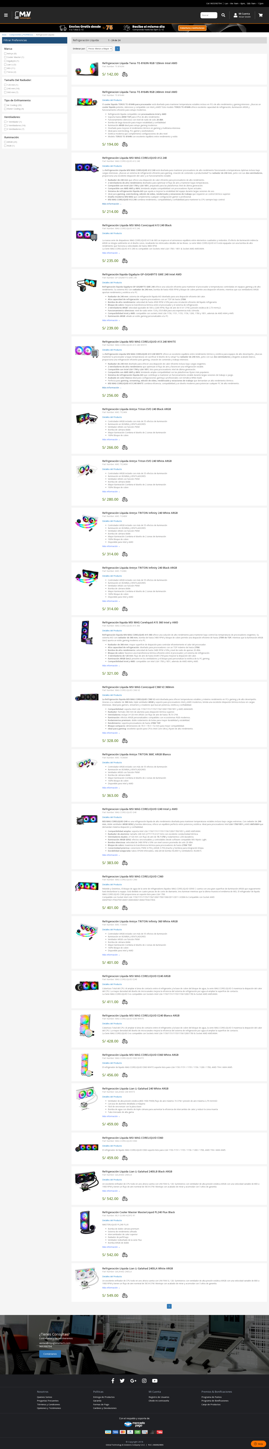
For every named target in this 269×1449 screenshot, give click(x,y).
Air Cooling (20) (14, 105)
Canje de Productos (211, 1404)
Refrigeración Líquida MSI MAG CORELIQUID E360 (132, 1137)
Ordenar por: (79, 48)
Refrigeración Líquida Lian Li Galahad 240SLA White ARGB (137, 1268)
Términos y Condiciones (48, 1404)
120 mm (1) (12, 84)
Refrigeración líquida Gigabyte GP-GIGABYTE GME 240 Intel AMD (142, 274)
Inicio (4, 34)
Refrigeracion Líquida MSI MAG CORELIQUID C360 (132, 876)
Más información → (111, 253)
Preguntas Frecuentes (48, 1400)
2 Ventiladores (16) (16, 125)
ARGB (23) (12, 141)
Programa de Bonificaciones (215, 1400)
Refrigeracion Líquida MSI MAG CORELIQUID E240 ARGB (136, 976)
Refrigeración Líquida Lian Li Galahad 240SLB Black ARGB (137, 1171)
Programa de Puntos (211, 1397)
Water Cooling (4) (15, 108)
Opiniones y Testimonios (49, 1408)
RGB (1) (11, 145)
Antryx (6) (12, 53)
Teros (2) (11, 72)
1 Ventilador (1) (14, 121)
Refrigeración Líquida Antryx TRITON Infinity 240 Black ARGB (139, 567)
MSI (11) (11, 68)
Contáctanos (50, 1353)
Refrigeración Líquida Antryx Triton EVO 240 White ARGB (137, 461)
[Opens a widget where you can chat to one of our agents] (258, 1444)
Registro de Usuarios (159, 1397)
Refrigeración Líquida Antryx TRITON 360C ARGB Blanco (136, 754)
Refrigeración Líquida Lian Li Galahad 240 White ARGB (135, 1088)
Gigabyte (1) (13, 60)
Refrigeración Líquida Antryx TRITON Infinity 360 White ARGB (140, 921)
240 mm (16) (13, 88)
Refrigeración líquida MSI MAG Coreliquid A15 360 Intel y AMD (140, 622)
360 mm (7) (12, 92)
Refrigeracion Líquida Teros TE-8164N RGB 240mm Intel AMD (139, 92)
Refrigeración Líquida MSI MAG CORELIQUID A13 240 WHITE (139, 341)
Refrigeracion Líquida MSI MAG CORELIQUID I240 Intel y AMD (140, 809)
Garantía (97, 1400)
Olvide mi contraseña (159, 1400)
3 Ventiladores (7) (15, 129)
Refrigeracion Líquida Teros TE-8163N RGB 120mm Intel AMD (139, 63)
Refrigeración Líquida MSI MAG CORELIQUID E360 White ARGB (140, 1054)
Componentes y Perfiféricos (21, 34)
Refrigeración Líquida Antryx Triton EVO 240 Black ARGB (136, 409)
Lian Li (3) (11, 64)
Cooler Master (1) (15, 57)
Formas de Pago (101, 1404)
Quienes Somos (44, 1397)
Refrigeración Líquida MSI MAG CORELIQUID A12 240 (134, 157)
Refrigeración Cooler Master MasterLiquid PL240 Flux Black (138, 1212)
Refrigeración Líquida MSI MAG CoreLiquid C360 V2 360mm (138, 687)
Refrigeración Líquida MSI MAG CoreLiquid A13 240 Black (137, 225)
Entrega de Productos (104, 1397)
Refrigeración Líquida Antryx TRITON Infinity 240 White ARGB (140, 513)
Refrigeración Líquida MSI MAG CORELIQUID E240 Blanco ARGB (140, 1015)
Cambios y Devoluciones (105, 1408)
